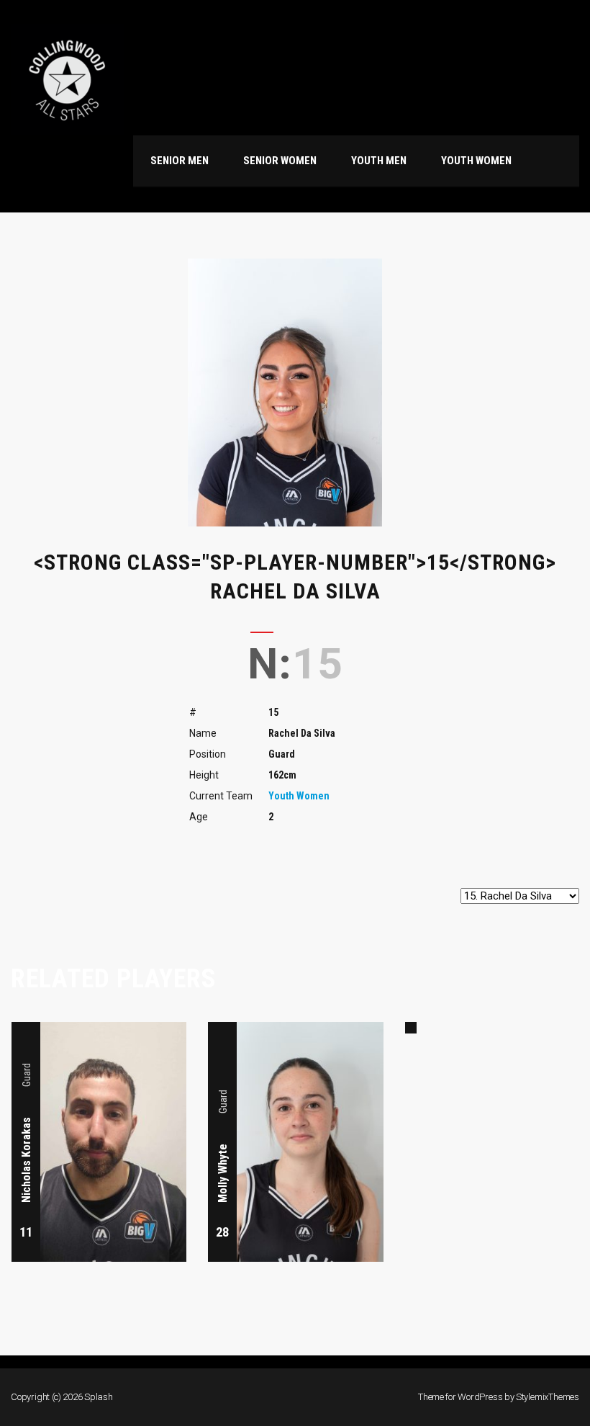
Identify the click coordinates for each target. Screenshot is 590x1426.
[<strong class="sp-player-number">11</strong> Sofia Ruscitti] (411, 1027)
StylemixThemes (547, 1396)
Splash (98, 1396)
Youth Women (299, 796)
